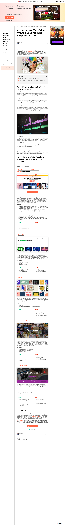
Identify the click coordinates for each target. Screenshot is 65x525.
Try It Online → (9, 17)
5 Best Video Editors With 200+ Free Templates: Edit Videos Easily (7, 63)
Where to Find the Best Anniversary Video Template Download (8, 48)
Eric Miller (21, 42)
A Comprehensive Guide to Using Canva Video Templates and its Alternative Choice (7, 59)
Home (17, 26)
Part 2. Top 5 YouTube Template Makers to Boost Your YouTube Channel (32, 80)
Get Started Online (33, 191)
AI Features (21, 26)
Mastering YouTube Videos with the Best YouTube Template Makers (7, 67)
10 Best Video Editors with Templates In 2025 (7, 55)
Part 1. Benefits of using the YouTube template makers (29, 78)
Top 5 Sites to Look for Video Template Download (7, 52)
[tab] (7, 27)
